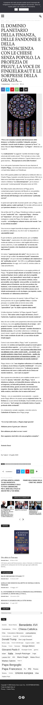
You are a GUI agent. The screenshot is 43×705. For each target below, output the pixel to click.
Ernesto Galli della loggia (17, 642)
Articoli (7, 20)
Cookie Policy (11, 689)
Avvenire (4, 625)
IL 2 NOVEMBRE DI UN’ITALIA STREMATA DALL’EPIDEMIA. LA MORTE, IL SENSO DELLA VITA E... (21, 593)
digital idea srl (11, 687)
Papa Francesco (12, 668)
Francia (10, 646)
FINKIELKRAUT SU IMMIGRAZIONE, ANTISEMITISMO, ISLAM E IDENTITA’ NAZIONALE (35, 512)
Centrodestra (6, 629)
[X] (8, 89)
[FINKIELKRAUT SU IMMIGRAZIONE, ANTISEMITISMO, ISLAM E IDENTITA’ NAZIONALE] (35, 505)
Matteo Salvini (9, 661)
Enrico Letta (6, 643)
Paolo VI (20, 660)
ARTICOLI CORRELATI (21, 498)
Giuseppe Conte (27, 649)
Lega (34, 653)
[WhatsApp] (17, 89)
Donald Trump (9, 639)
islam (4, 654)
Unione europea (24, 673)
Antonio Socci (6, 84)
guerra (36, 649)
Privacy (3, 689)
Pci (25, 669)
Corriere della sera (6, 636)
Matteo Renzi (35, 657)
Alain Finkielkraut (10, 464)
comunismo (31, 633)
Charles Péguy (20, 464)
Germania (17, 646)
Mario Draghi (22, 657)
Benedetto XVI (28, 624)
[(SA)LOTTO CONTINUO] (21, 505)
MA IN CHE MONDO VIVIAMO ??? (12, 576)
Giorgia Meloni (28, 646)
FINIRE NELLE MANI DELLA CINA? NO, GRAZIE (32, 481)
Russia (35, 669)
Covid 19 (28, 464)
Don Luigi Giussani (25, 639)
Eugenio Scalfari (30, 643)
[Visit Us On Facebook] (23, 697)
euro (38, 643)
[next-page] (23, 519)
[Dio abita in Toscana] (21, 542)
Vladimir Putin (6, 676)
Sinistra (4, 673)
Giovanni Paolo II (10, 649)
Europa (4, 646)
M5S (13, 657)
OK (16, 9)
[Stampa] (26, 89)
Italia (10, 653)
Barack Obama (13, 625)
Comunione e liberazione (15, 633)
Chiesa (14, 629)
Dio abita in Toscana (9, 557)
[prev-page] (19, 519)
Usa (37, 673)
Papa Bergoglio (11, 664)
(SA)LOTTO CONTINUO (21, 510)
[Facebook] (3, 89)
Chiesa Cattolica (27, 629)
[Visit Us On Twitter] (20, 697)
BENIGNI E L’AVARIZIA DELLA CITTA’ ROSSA (16, 600)
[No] (41, 6)
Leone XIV (6, 657)
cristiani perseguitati (26, 636)
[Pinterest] (12, 89)
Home (2, 20)
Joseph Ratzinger (22, 653)
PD (29, 669)
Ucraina (11, 673)
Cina (3, 633)
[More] (37, 471)
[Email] (21, 89)
